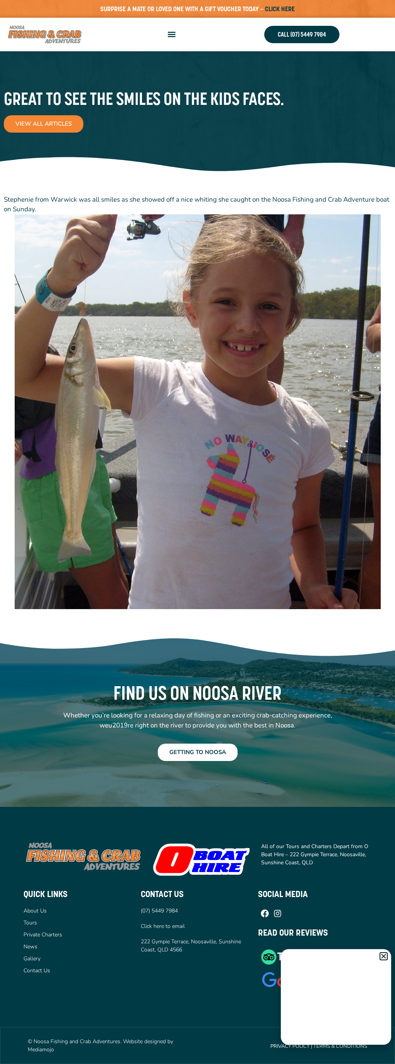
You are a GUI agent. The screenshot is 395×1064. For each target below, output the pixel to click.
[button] (171, 34)
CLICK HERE (280, 9)
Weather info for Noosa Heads (336, 1037)
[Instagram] (277, 913)
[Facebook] (264, 913)
